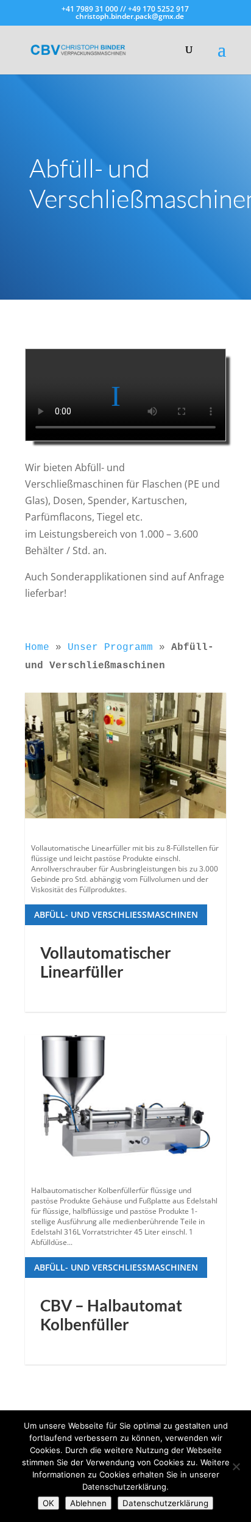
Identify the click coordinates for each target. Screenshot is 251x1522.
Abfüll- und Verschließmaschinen (116, 914)
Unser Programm (110, 647)
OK (48, 1503)
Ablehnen (88, 1503)
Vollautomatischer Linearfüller (105, 962)
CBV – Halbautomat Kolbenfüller (111, 1315)
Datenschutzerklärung (165, 1503)
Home (37, 647)
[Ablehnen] (236, 1466)
